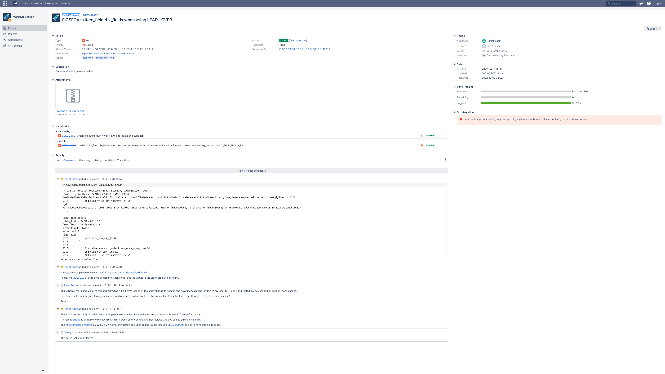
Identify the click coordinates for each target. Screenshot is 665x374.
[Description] (53, 67)
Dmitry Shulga (72, 332)
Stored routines (126, 53)
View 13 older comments (252, 170)
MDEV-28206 (90, 15)
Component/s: (63, 53)
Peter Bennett (71, 285)
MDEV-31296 (68, 145)
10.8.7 (299, 49)
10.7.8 (291, 49)
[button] (5, 3)
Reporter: (462, 45)
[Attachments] (53, 80)
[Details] (53, 35)
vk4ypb (86, 314)
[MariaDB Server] (7, 17)
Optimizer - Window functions (99, 53)
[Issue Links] (53, 126)
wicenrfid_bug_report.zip (71, 110)
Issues (63, 3)
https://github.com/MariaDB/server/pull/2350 (121, 272)
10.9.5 (308, 49)
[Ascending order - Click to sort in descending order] (445, 159)
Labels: (59, 57)
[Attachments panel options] (446, 80)
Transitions (123, 160)
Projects (49, 3)
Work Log (84, 160)
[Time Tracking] (454, 87)
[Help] (649, 3)
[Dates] (454, 64)
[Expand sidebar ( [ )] (43, 370)
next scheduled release (79, 324)
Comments (69, 160)
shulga (64, 272)
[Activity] (53, 155)
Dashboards (32, 3)
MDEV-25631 (68, 135)
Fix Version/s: (259, 49)
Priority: (59, 44)
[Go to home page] (15, 3)
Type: (58, 40)
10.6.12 (283, 49)
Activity (109, 160)
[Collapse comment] (57, 178)
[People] (454, 35)
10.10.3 (317, 49)
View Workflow (298, 40)
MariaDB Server (23, 17)
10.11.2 (326, 49)
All (58, 160)
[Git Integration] (454, 112)
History (98, 160)
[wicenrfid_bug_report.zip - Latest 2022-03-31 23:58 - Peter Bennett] (73, 96)
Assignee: (462, 40)
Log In (658, 3)
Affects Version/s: (65, 49)
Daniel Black (71, 178)
